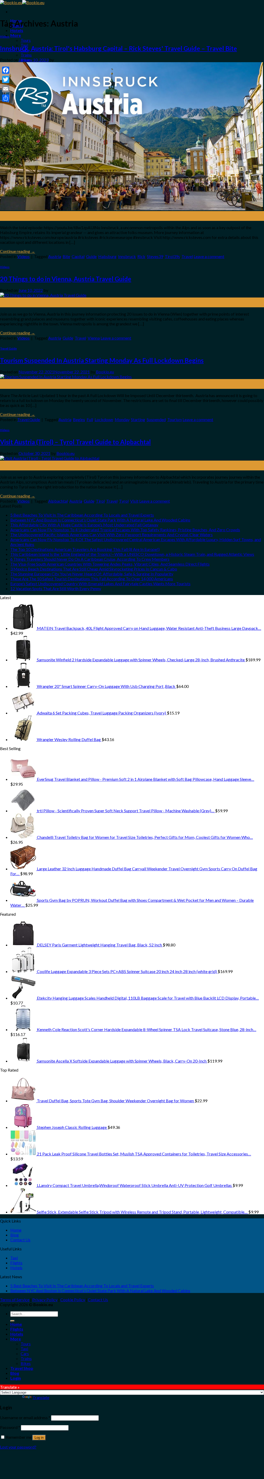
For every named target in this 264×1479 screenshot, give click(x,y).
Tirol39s (172, 256)
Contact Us (20, 1239)
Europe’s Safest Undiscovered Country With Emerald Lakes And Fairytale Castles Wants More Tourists (100, 583)
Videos (5, 36)
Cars (25, 1353)
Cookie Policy (72, 1299)
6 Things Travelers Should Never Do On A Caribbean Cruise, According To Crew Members (89, 559)
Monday (122, 419)
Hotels (16, 30)
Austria (54, 256)
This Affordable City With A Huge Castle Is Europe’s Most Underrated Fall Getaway (84, 524)
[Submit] (12, 1321)
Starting (138, 419)
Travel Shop (21, 1368)
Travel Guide (8, 348)
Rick (141, 256)
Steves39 (155, 256)
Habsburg (107, 256)
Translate (40, 1397)
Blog (14, 1234)
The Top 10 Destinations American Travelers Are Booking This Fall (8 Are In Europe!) (85, 549)
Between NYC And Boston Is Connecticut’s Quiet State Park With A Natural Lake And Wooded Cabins (100, 519)
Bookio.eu (105, 371)
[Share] (5, 98)
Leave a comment (209, 256)
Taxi (14, 1257)
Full (90, 419)
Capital (78, 256)
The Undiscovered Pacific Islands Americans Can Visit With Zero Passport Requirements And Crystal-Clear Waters (111, 534)
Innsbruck (127, 256)
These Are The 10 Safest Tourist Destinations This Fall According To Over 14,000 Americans (91, 578)
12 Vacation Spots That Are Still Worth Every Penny (55, 588)
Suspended (156, 419)
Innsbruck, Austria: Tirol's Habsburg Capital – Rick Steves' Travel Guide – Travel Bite (118, 48)
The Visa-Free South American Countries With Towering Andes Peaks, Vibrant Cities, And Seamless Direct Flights (110, 563)
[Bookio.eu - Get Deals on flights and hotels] (22, 2)
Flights (16, 1262)
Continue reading (17, 251)
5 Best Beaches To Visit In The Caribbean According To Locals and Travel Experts (82, 514)
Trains (26, 54)
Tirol (100, 501)
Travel (187, 256)
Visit (134, 501)
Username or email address (25, 1417)
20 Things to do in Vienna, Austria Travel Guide (65, 279)
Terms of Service (14, 1299)
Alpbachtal (58, 501)
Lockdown (104, 419)
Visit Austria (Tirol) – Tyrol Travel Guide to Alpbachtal (75, 442)
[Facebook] (5, 70)
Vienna (94, 337)
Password (10, 1427)
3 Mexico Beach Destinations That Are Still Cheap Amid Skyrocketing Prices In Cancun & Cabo (93, 568)
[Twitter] (5, 79)
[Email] (5, 88)
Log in (39, 1438)
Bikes (26, 1363)
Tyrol (124, 501)
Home (15, 1229)
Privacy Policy (44, 1299)
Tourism (174, 419)
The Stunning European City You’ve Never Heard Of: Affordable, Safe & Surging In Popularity (91, 573)
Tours (26, 40)
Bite (66, 256)
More (15, 35)
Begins (79, 419)
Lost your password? (18, 1446)
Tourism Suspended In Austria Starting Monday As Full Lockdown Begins (102, 360)
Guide (91, 256)
